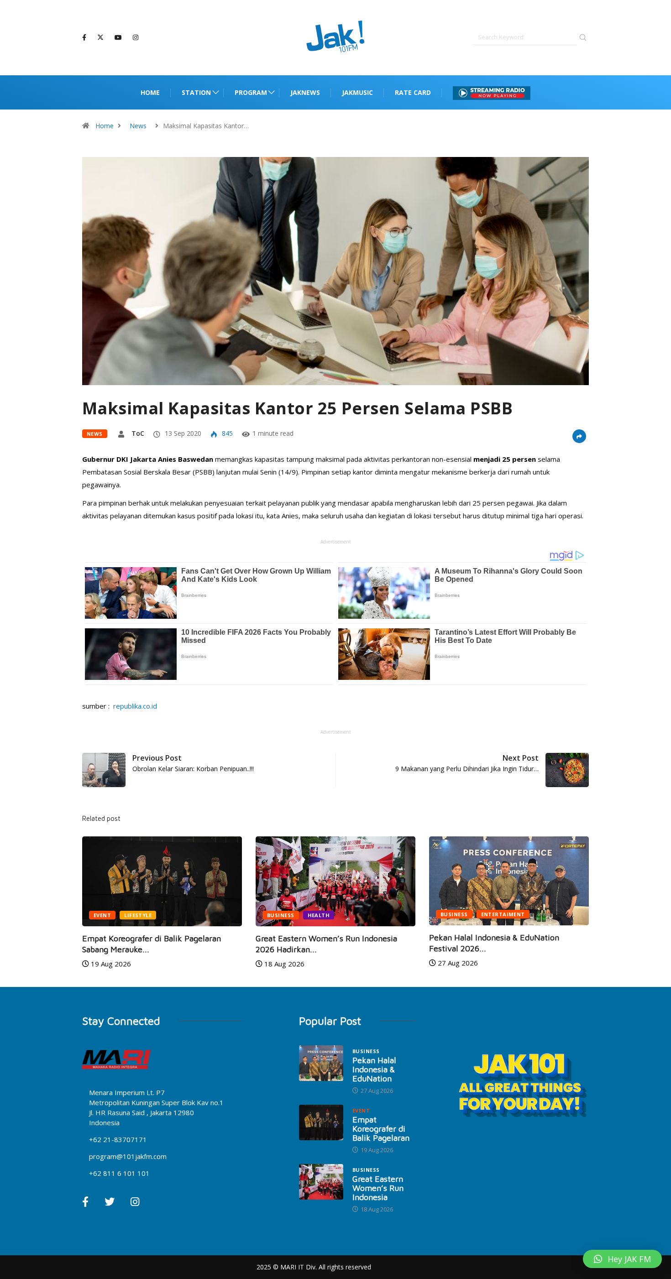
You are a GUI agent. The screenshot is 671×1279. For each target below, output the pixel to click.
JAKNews (305, 92)
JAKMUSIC (357, 92)
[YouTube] (118, 37)
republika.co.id (134, 705)
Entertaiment (377, 914)
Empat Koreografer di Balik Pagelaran (380, 1129)
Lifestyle (532, 915)
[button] (622, 1259)
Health (193, 915)
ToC (137, 433)
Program (251, 92)
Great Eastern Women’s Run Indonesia (378, 1188)
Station (196, 92)
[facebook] (84, 37)
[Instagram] (135, 37)
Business (155, 915)
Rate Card (413, 92)
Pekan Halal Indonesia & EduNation (374, 1069)
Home (150, 92)
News (138, 125)
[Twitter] (100, 37)
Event (497, 915)
